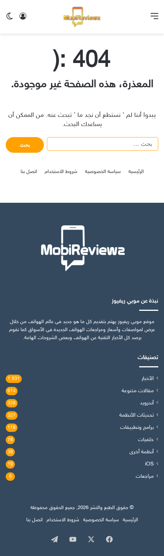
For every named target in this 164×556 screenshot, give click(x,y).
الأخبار (147, 379)
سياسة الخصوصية (103, 172)
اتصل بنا (29, 172)
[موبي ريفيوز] (82, 16)
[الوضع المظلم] (9, 19)
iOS (149, 464)
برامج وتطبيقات (137, 428)
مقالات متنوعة (138, 391)
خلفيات (146, 440)
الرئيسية (136, 172)
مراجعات (145, 477)
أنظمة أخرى (141, 452)
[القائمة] (154, 19)
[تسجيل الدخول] (23, 19)
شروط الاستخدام (61, 172)
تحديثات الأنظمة (136, 415)
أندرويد (147, 403)
